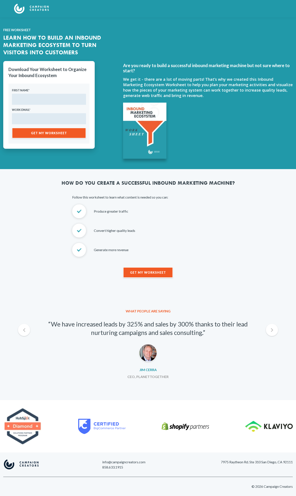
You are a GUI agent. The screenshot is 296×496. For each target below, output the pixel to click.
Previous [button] (24, 330)
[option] (148, 349)
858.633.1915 (112, 467)
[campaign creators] (31, 11)
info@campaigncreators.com (123, 462)
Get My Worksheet (148, 272)
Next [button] (272, 330)
